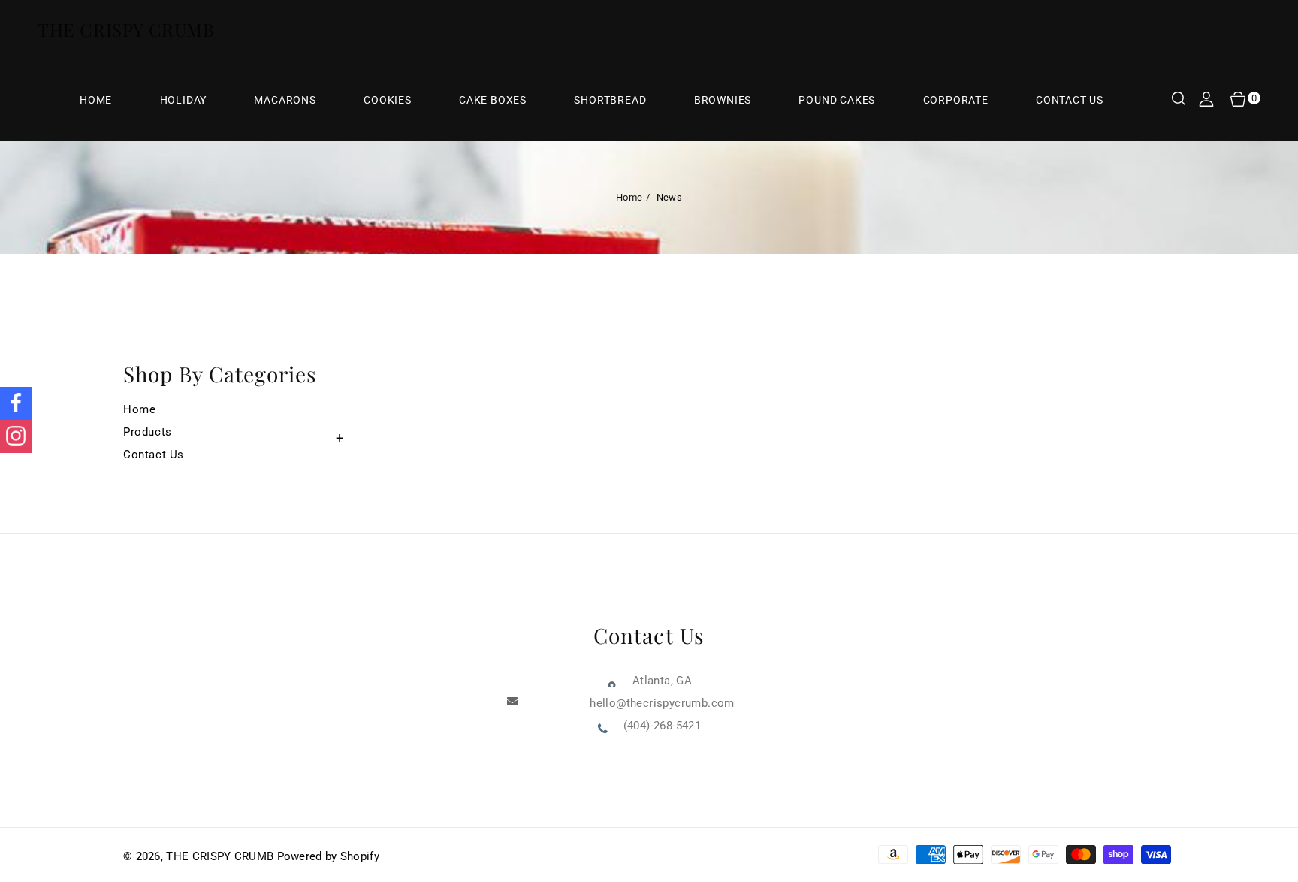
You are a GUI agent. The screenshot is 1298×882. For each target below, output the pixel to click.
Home (629, 197)
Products (147, 432)
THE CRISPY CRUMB (219, 856)
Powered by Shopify (328, 856)
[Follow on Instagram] (16, 436)
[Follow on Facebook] (16, 403)
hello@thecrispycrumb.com (662, 703)
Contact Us (153, 454)
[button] (1178, 100)
